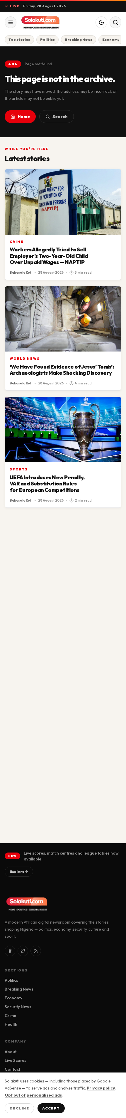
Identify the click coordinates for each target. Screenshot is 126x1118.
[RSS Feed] (35, 951)
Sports (19, 469)
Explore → (19, 871)
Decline (19, 1108)
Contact (12, 1069)
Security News (18, 1006)
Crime (17, 242)
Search (60, 116)
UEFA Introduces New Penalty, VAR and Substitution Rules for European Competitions (47, 483)
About (10, 1051)
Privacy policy (101, 1088)
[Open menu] (10, 22)
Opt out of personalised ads (33, 1095)
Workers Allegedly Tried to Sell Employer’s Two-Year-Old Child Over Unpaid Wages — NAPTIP (49, 255)
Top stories (19, 39)
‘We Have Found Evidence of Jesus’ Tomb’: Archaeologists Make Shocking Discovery (62, 369)
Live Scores (15, 1060)
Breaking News (78, 39)
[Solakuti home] (43, 22)
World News (25, 359)
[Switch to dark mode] (101, 22)
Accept (51, 1108)
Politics (47, 39)
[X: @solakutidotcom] (23, 951)
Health (11, 1024)
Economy (111, 39)
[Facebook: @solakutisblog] (10, 951)
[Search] (115, 22)
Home (24, 116)
